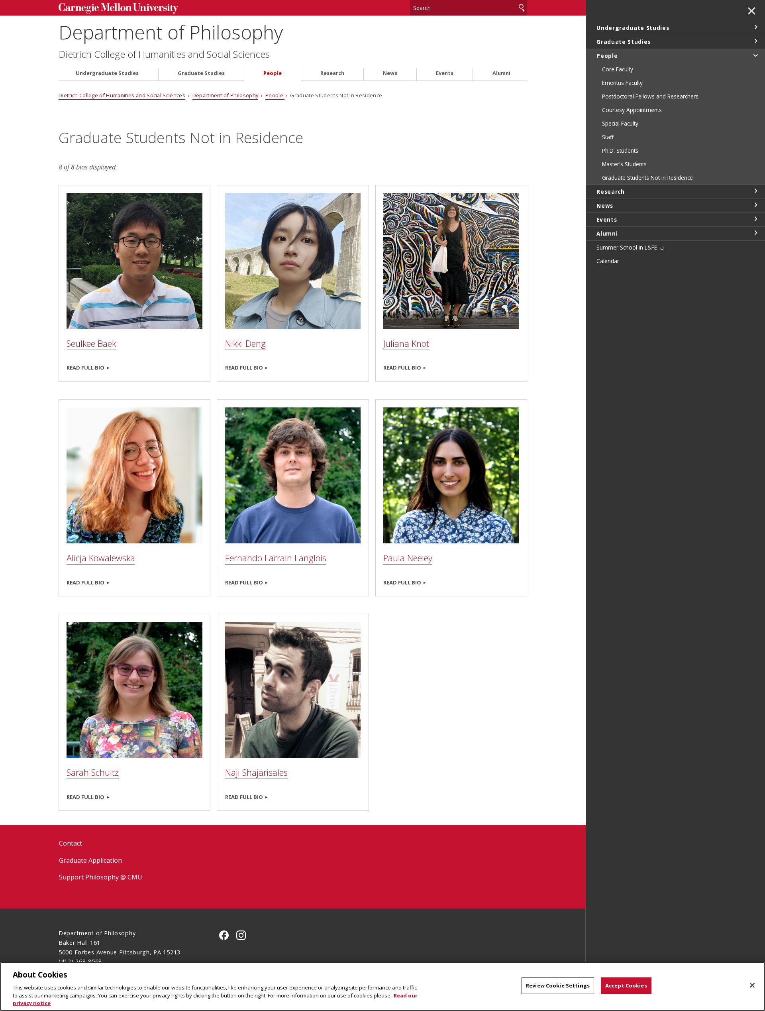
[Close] (752, 985)
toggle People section (755, 55)
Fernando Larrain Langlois (275, 558)
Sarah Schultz (93, 772)
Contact (70, 843)
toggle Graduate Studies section (755, 41)
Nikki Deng (245, 343)
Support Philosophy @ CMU (100, 877)
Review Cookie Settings (558, 985)
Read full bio (85, 367)
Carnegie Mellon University (118, 8)
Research (332, 73)
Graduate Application (90, 860)
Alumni (501, 73)
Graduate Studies (201, 73)
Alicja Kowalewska (101, 558)
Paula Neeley (407, 558)
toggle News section (755, 205)
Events (444, 73)
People (272, 73)
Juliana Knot (406, 343)
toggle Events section (755, 219)
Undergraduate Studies (107, 73)
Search (521, 8)
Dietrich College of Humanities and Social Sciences (164, 54)
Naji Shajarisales (256, 772)
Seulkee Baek (91, 343)
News (390, 73)
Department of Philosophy (171, 32)
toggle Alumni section (755, 233)
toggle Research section (755, 191)
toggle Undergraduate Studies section (755, 27)
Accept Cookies (626, 985)
